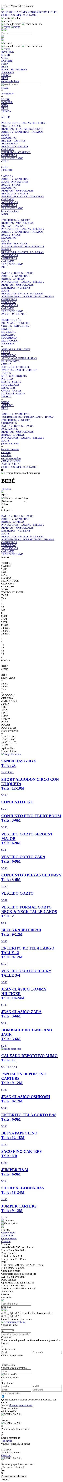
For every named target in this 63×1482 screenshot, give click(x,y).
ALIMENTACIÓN (11, 320)
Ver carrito (6, 1440)
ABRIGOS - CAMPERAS (15, 178)
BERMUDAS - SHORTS (14, 146)
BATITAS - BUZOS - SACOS (17, 273)
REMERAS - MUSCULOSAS (17, 190)
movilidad (6, 455)
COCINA (6, 364)
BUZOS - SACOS (11, 126)
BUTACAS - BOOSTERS (15, 323)
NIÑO (4, 105)
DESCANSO (8, 334)
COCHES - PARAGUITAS (15, 326)
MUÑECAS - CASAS (13, 393)
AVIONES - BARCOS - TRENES (19, 370)
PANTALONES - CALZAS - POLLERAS (23, 123)
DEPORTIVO (8, 137)
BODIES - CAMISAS (13, 278)
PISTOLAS (7, 378)
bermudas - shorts (10, 211)
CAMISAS (7, 176)
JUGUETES (7, 343)
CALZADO (7, 149)
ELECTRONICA (10, 361)
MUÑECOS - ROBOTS (14, 376)
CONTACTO (30, 15)
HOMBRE (7, 102)
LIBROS (6, 396)
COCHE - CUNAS (11, 390)
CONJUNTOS (9, 155)
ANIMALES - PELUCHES (15, 349)
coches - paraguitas (11, 458)
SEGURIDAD (9, 337)
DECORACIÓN (10, 340)
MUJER (5, 99)
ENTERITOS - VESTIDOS (16, 152)
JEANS (5, 134)
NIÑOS (5, 402)
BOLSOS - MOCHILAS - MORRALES (22, 196)
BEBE (4, 408)
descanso (5, 452)
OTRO (5, 161)
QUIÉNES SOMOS (12, 15)
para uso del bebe (10, 443)
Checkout (6, 1455)
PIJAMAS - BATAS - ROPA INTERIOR (22, 246)
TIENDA (14, 12)
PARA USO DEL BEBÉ (14, 314)
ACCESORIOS (9, 143)
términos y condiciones (20, 1405)
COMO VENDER (11, 461)
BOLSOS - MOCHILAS (14, 243)
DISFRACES (8, 387)
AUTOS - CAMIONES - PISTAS (19, 358)
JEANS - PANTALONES (14, 181)
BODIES (6, 249)
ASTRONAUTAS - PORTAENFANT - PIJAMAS (27, 296)
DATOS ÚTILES (48, 12)
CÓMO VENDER (29, 12)
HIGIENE (6, 328)
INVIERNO (7, 93)
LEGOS (5, 352)
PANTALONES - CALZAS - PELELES (22, 228)
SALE (5, 12)
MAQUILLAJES (10, 384)
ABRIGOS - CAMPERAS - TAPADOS (22, 131)
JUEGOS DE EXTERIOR (15, 367)
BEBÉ (4, 108)
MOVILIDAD (8, 331)
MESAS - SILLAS (11, 381)
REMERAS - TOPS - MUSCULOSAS (21, 128)
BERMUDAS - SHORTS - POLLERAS (22, 252)
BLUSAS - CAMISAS (13, 140)
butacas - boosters (10, 449)
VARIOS (6, 373)
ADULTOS (7, 405)
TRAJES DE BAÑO (12, 158)
